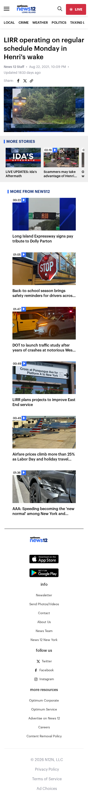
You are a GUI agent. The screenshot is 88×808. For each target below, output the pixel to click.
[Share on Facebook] (18, 81)
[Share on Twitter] (25, 81)
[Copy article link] (31, 81)
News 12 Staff (14, 67)
